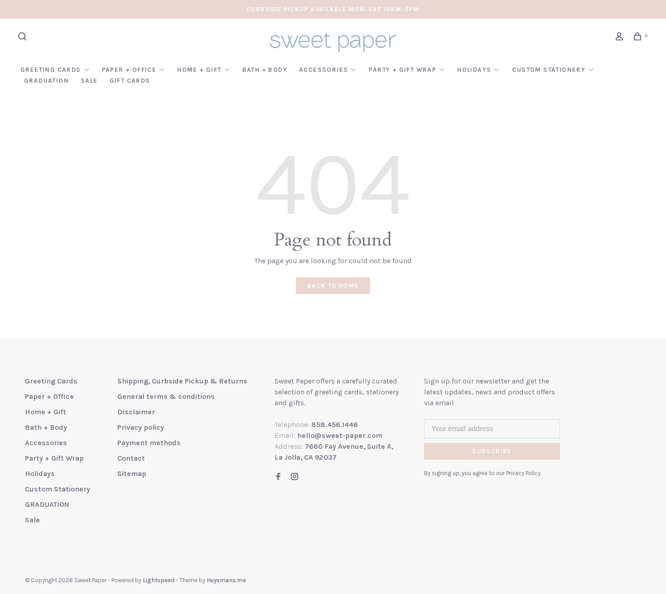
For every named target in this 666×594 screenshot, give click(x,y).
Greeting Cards (50, 70)
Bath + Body (264, 70)
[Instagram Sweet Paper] (294, 477)
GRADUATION (46, 80)
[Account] (620, 38)
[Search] (23, 38)
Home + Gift (199, 70)
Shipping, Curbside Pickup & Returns (182, 381)
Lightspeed (158, 580)
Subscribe (492, 451)
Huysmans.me (226, 580)
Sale (89, 80)
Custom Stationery (548, 70)
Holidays (474, 70)
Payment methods (149, 442)
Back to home (333, 286)
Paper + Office (129, 70)
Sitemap (131, 473)
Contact (131, 458)
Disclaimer (136, 411)
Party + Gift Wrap (402, 70)
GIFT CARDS (130, 80)
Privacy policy (140, 427)
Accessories (323, 70)
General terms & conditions (166, 396)
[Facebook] (278, 477)
